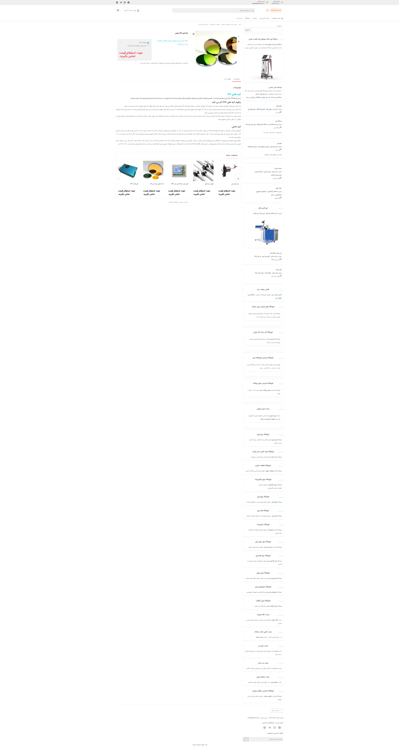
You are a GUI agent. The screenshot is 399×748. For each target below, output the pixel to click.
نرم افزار (257, 606)
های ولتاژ (268, 109)
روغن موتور (264, 578)
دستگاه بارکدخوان (273, 191)
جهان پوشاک (266, 390)
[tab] (236, 79)
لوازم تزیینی (278, 533)
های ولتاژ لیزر (251, 109)
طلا (264, 561)
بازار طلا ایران (273, 561)
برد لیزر (273, 256)
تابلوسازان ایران (272, 592)
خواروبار (253, 457)
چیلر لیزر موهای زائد (263, 147)
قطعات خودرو (269, 471)
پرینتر (261, 368)
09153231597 (276, 3)
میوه (257, 547)
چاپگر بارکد (268, 273)
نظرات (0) (228, 79)
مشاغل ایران (274, 682)
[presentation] (118, 178)
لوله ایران (274, 516)
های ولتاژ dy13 (261, 109)
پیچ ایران (274, 502)
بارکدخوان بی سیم (276, 195)
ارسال (246, 739)
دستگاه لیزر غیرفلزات (261, 124)
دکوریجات (270, 530)
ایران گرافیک (273, 606)
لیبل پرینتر (275, 273)
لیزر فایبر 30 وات (260, 94)
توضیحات (236, 79)
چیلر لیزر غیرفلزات (252, 147)
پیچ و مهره (261, 502)
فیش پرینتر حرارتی (276, 175)
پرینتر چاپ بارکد (259, 273)
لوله (263, 516)
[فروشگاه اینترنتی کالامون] (273, 10)
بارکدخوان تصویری (261, 191)
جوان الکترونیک (272, 485)
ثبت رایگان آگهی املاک (275, 637)
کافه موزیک (274, 620)
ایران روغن (274, 578)
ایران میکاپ (272, 314)
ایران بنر (276, 651)
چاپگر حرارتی (258, 172)
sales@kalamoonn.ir (258, 3)
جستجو (279, 26)
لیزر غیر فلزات (181, 44)
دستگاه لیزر (252, 295)
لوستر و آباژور (278, 443)
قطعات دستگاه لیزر (214, 24)
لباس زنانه (256, 390)
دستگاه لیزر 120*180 (276, 97)
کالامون (271, 87)
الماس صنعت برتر (277, 295)
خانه (240, 24)
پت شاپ (275, 668)
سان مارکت (273, 457)
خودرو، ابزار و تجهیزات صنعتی (229, 24)
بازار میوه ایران (268, 547)
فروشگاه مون (251, 365)
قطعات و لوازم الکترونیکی (275, 488)
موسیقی (256, 620)
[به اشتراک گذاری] (239, 37)
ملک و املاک (259, 637)
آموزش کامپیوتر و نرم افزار (268, 419)
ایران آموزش (272, 416)
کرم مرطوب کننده (261, 317)
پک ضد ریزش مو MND (263, 97)
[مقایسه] (239, 42)
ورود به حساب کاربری (130, 10)
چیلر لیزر (253, 97)
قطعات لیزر (279, 298)
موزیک (262, 620)
